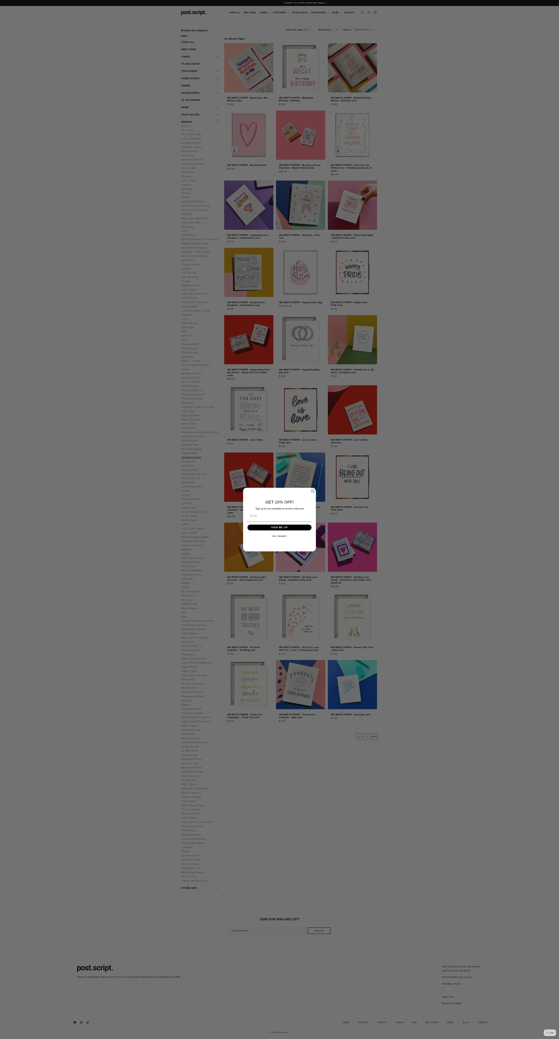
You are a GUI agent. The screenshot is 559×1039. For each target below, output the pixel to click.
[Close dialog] (312, 491)
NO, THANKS (279, 536)
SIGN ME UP (279, 527)
